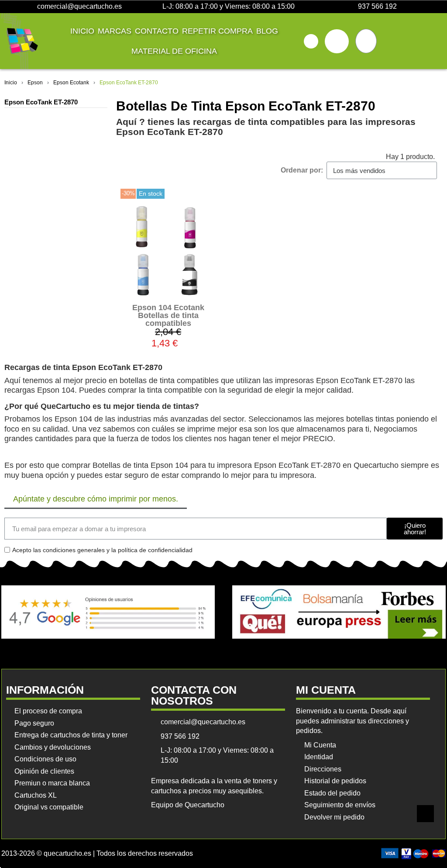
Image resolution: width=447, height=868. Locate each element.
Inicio (82, 31)
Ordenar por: (302, 170)
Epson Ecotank (71, 83)
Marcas (114, 31)
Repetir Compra (217, 31)
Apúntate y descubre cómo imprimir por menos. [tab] (95, 499)
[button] (311, 41)
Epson (35, 83)
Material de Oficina (174, 51)
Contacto (157, 31)
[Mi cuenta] (337, 41)
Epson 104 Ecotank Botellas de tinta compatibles (168, 315)
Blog (267, 31)
